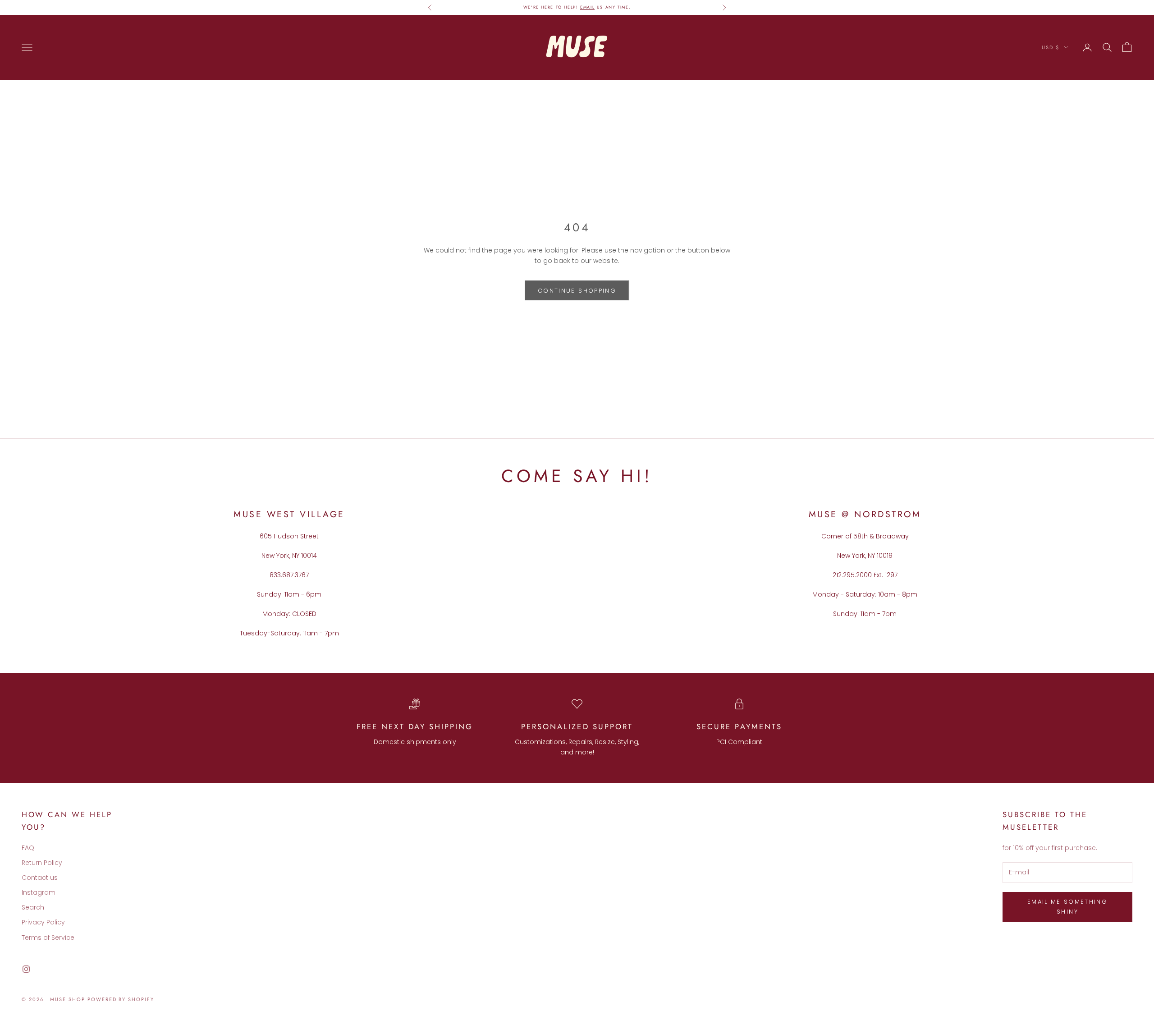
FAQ (28, 847)
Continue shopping (577, 290)
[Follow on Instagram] (26, 969)
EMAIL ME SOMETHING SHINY (1067, 906)
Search (33, 907)
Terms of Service (48, 937)
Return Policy (42, 862)
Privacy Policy (43, 922)
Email (587, 7)
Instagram (38, 892)
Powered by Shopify (121, 999)
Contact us (40, 877)
